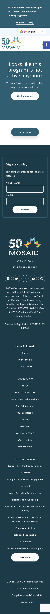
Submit (25, 209)
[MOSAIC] (11, 47)
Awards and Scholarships (25, 399)
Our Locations (25, 412)
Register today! (25, 22)
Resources (25, 426)
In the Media (25, 359)
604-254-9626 (25, 260)
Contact (25, 419)
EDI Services (25, 472)
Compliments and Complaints (27, 595)
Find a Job (25, 486)
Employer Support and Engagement (25, 479)
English (32, 32)
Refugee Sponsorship (25, 535)
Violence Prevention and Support (25, 548)
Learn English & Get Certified (25, 493)
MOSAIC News (25, 366)
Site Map (25, 557)
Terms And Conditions (26, 588)
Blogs (25, 353)
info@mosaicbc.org (25, 267)
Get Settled (25, 541)
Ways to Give (25, 440)
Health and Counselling (25, 499)
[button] (46, 45)
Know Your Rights (25, 528)
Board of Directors (25, 392)
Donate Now (25, 446)
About (25, 385)
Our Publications (25, 406)
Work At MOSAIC (25, 433)
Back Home (25, 132)
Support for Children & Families (25, 466)
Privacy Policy (27, 601)
